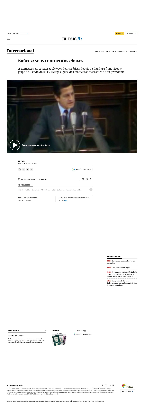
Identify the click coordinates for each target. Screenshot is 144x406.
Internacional (20, 51)
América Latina (99, 51)
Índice (92, 401)
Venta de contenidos (19, 401)
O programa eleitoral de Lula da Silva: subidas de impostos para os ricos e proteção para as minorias (122, 274)
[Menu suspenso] (9, 39)
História (20, 190)
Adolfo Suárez (45, 190)
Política (27, 190)
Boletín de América (16, 336)
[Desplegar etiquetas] (90, 189)
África (108, 51)
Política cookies (37, 401)
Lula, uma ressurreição (121, 268)
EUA (135, 51)
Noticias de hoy (99, 401)
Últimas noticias (114, 257)
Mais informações (24, 200)
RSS (89, 401)
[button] (72, 116)
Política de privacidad (48, 401)
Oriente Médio (122, 51)
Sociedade (35, 190)
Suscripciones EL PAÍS (66, 401)
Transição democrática (73, 190)
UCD (53, 190)
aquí (65, 200)
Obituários (60, 190)
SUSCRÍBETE (119, 33)
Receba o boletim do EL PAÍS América (34, 179)
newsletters (13, 330)
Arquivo (55, 330)
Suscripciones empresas (80, 401)
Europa (114, 51)
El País (21, 161)
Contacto (9, 401)
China (131, 51)
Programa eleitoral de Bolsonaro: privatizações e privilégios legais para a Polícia (122, 283)
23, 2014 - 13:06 (29, 163)
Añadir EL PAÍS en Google (83, 169)
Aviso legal (28, 401)
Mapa (57, 401)
